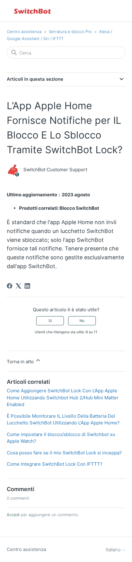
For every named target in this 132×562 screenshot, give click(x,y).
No (82, 320)
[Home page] (33, 11)
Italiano (114, 549)
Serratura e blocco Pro (70, 31)
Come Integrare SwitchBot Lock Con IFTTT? (55, 464)
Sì (50, 320)
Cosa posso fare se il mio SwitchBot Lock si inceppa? (64, 453)
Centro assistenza (24, 31)
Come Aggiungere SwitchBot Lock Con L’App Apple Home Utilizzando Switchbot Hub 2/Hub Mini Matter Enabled (62, 397)
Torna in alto (21, 361)
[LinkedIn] (27, 286)
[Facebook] (9, 286)
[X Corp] (18, 286)
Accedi (13, 514)
